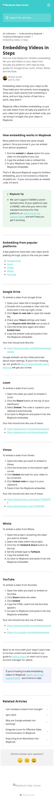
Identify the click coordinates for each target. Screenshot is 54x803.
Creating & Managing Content (17, 36)
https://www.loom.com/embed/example (28, 428)
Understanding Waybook (30, 33)
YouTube (11, 274)
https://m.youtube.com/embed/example (28, 632)
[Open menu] (48, 5)
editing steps (19, 656)
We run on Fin (28, 795)
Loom (10, 264)
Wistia (10, 270)
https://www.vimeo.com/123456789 (25, 506)
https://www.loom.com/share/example (27, 432)
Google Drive (14, 260)
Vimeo (10, 267)
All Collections (9, 33)
